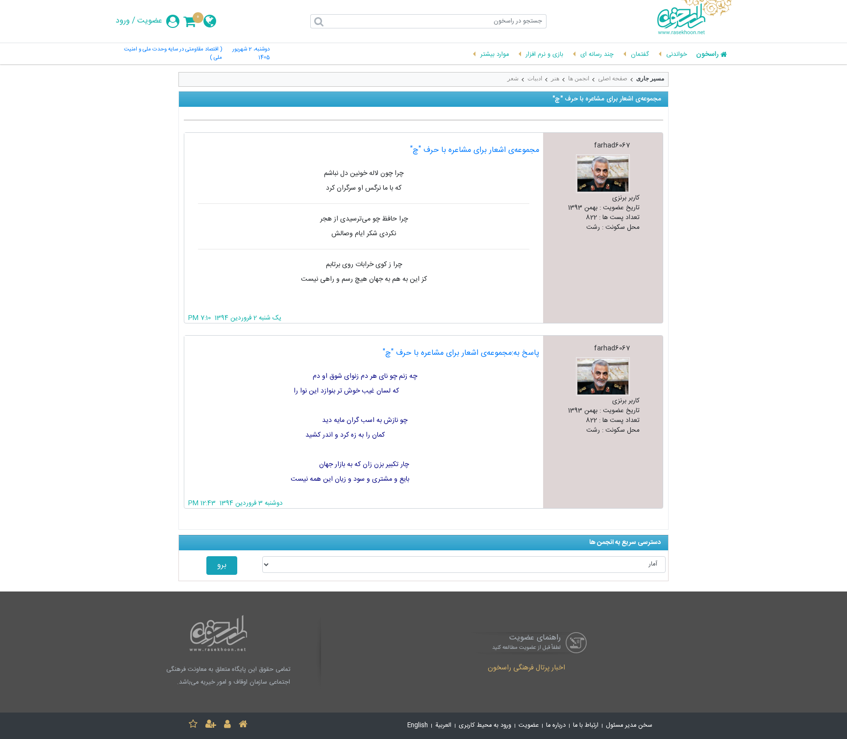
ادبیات (534, 78)
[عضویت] (210, 725)
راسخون (707, 54)
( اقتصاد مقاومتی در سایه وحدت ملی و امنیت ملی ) (173, 54)
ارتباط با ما (585, 725)
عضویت (149, 21)
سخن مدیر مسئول (629, 725)
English (417, 725)
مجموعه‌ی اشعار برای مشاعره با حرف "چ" (474, 150)
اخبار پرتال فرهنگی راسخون (526, 668)
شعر (513, 78)
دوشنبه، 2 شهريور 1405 (251, 54)
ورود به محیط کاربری (485, 725)
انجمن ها (578, 78)
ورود (123, 21)
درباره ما (556, 725)
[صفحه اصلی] (243, 725)
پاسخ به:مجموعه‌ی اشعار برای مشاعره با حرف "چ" (461, 353)
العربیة (443, 725)
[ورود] (227, 725)
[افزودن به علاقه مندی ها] (193, 725)
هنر (555, 78)
